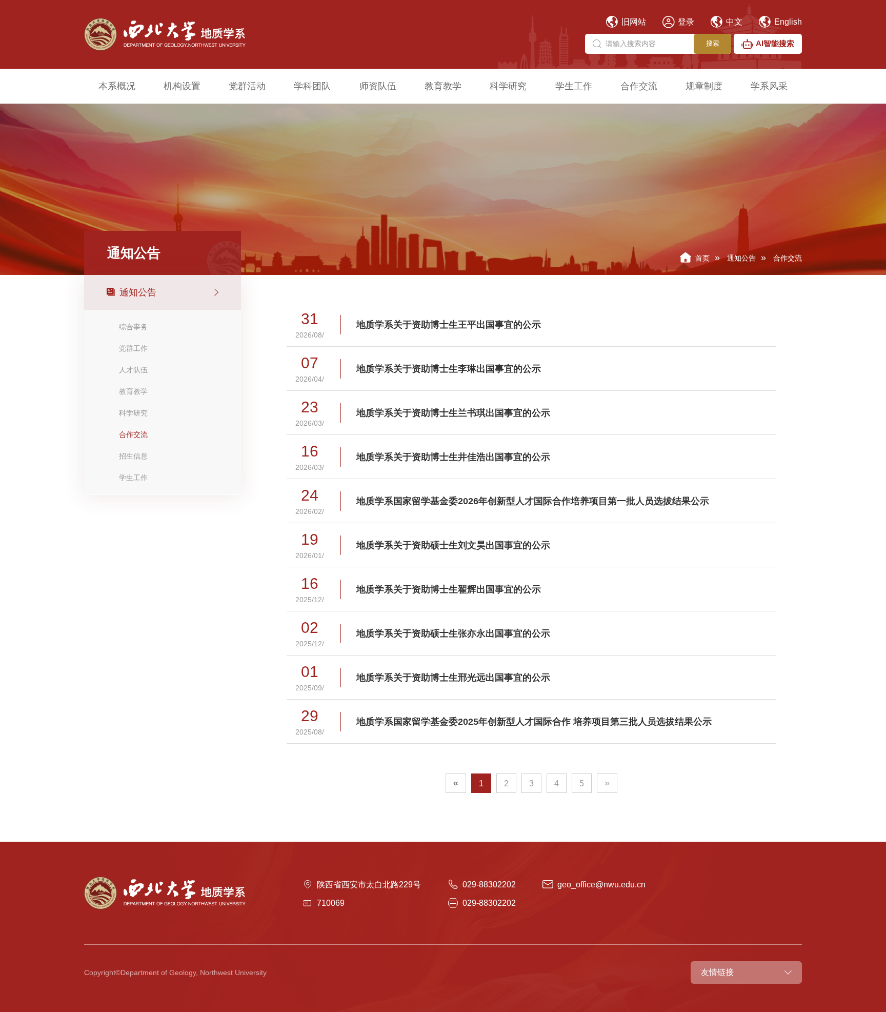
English (787, 21)
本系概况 (116, 86)
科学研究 (508, 86)
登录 (685, 21)
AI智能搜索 (775, 43)
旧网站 (632, 21)
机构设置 (182, 86)
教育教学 (443, 86)
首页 (702, 258)
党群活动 (247, 86)
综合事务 (133, 327)
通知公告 (741, 258)
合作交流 (638, 86)
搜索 (712, 43)
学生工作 (573, 86)
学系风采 (769, 86)
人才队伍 (133, 370)
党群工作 (133, 348)
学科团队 (312, 86)
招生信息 (133, 456)
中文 (733, 21)
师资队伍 (377, 86)
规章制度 (704, 86)
